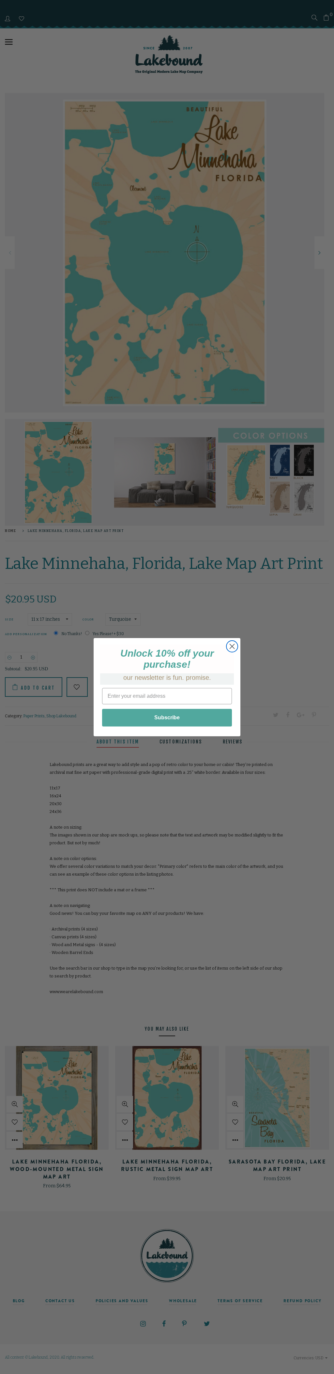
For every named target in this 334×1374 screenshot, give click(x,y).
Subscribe (167, 717)
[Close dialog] (232, 646)
